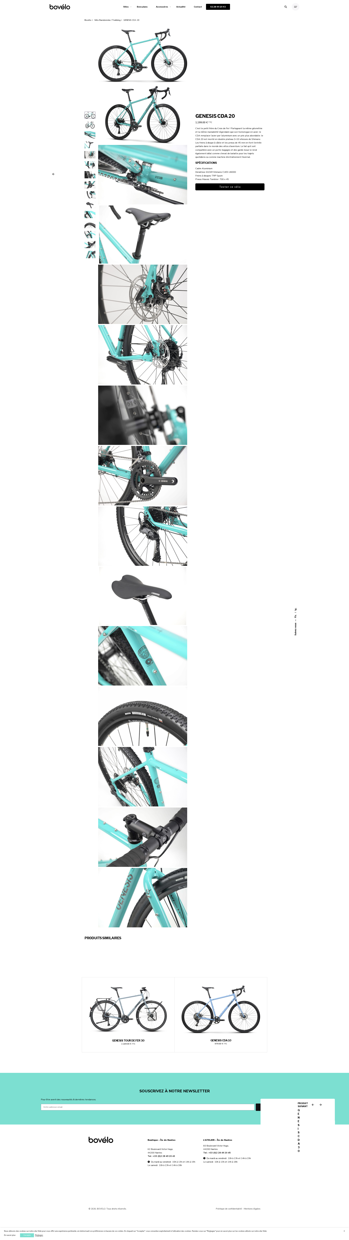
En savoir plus (10, 1235)
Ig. (295, 609)
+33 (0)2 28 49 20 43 (164, 1156)
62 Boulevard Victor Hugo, (160, 1149)
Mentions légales (252, 1208)
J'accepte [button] (27, 1235)
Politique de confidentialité (229, 1208)
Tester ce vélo (230, 187)
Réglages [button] (39, 1235)
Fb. (295, 616)
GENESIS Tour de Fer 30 (128, 1040)
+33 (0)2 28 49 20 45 (220, 1152)
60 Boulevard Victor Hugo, (216, 1145)
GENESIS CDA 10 (220, 1040)
